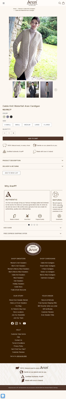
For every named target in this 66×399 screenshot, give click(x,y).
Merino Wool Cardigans (47, 275)
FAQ (18, 337)
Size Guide (8, 228)
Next (55, 89)
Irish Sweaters (18, 281)
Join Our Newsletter (18, 315)
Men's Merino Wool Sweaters (18, 272)
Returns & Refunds (47, 300)
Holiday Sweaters (18, 284)
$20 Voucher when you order (47, 306)
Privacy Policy (18, 346)
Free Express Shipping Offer (15, 233)
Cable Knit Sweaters (18, 275)
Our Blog (18, 306)
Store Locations (18, 312)
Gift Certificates (48, 309)
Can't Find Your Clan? (18, 349)
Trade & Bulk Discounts (18, 290)
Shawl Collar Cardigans (47, 266)
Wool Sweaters (18, 278)
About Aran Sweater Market (18, 300)
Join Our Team (18, 318)
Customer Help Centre (18, 334)
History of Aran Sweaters (18, 303)
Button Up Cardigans (47, 272)
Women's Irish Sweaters (18, 263)
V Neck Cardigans (47, 269)
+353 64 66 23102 (21, 356)
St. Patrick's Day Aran (18, 309)
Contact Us (18, 340)
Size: (4, 121)
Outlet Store (18, 287)
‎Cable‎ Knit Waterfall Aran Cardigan (24, 10)
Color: (5, 113)
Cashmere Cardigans (47, 278)
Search (59, 3)
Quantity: (6, 129)
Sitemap (55, 387)
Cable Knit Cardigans (47, 263)
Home (14, 8)
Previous (10, 89)
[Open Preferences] (3, 396)
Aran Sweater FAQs (47, 315)
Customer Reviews (48, 312)
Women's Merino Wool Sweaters (18, 269)
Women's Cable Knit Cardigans (26, 8)
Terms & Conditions (18, 343)
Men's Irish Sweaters (18, 266)
